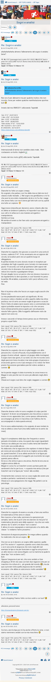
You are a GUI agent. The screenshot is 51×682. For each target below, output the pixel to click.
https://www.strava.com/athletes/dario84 (15, 130)
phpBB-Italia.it (31, 675)
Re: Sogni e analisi (11, 45)
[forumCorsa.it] (25, 13)
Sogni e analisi (25, 22)
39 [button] (30, 32)
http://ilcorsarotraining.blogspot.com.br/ (15, 610)
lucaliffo (9, 584)
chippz (8, 176)
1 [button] (20, 32)
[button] (12, 32)
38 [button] (26, 32)
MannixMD (31, 669)
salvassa (7, 37)
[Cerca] (10, 27)
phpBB (18, 672)
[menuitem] (45, 660)
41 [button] (39, 32)
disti (4, 71)
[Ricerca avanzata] (15, 27)
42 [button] (44, 32)
